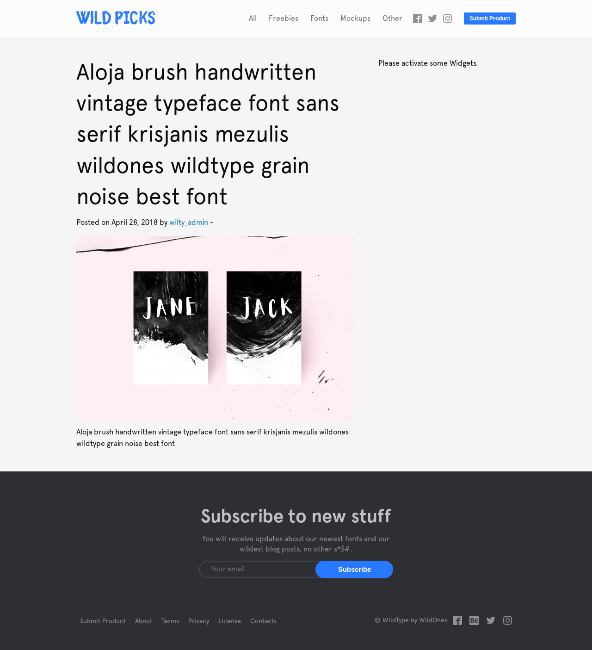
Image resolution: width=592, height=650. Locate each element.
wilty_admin (188, 222)
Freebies (283, 18)
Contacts (263, 621)
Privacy (198, 621)
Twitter (432, 18)
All (253, 18)
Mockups (355, 18)
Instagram (447, 18)
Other (392, 18)
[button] (354, 569)
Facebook (417, 18)
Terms (170, 621)
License (229, 621)
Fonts (319, 18)
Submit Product (489, 18)
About (143, 621)
